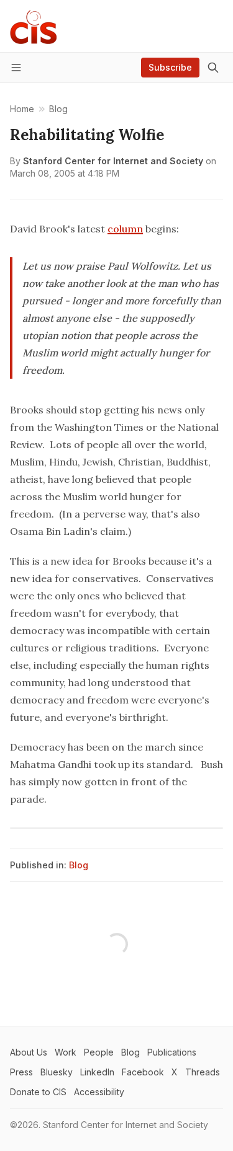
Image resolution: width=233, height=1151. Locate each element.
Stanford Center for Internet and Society (113, 161)
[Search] (213, 67)
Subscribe (170, 67)
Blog (78, 865)
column (125, 229)
